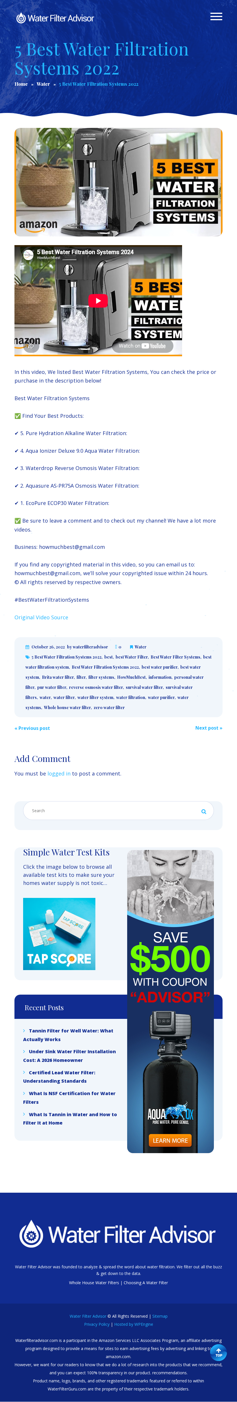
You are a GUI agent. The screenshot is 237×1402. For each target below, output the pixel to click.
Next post (209, 728)
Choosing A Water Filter (146, 1282)
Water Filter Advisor (88, 1316)
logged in (59, 773)
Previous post (32, 728)
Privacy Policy (97, 1324)
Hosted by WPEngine (133, 1324)
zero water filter (109, 707)
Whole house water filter (67, 707)
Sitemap (160, 1316)
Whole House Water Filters (94, 1282)
